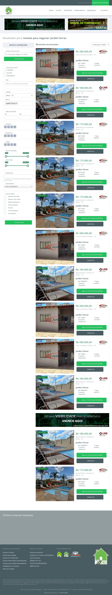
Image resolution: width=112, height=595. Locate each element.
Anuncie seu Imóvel (36, 552)
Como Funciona (35, 558)
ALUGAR (9, 73)
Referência (9, 173)
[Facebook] (5, 2)
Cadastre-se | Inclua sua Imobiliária (41, 555)
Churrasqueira (13, 211)
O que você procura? (12, 51)
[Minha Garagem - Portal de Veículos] (75, 554)
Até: (20, 114)
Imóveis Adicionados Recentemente (15, 561)
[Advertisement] (83, 527)
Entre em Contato (8, 569)
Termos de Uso (35, 561)
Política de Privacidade (38, 563)
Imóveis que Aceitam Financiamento (15, 563)
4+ (15, 127)
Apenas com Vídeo (14, 199)
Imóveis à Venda (8, 552)
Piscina (10, 208)
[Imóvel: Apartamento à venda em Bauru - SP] (55, 101)
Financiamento (13, 205)
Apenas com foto (13, 196)
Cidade (8, 92)
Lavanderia (12, 213)
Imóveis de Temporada (10, 558)
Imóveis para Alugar (9, 555)
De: (6, 114)
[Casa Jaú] (59, 554)
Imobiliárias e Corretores (11, 566)
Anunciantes (10, 184)
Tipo (7, 80)
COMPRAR (10, 70)
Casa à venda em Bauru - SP (86, 55)
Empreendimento (14, 202)
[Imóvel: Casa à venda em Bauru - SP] (55, 65)
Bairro (8, 99)
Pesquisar (19, 59)
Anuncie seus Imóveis (100, 3)
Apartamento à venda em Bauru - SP (85, 92)
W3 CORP (64, 593)
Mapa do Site (34, 566)
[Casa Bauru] (66, 554)
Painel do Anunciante (84, 3)
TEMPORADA (11, 76)
